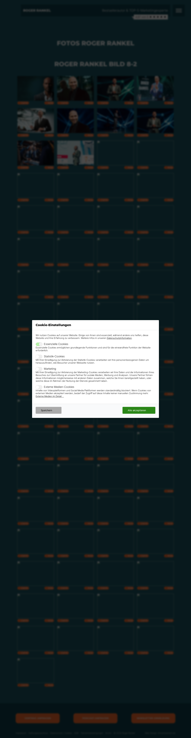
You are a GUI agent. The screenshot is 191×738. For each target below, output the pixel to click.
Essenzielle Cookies (56, 344)
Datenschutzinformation (119, 338)
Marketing (50, 368)
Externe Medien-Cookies (59, 386)
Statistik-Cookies (54, 356)
